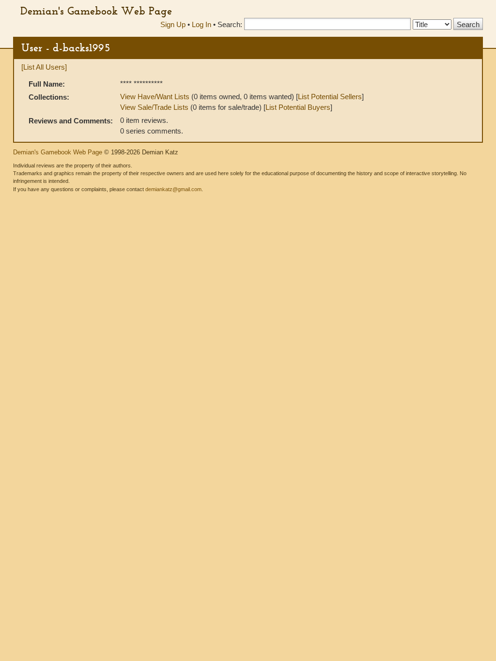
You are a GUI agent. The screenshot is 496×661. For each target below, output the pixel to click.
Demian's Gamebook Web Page (96, 10)
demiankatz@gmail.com (173, 189)
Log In (201, 24)
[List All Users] (44, 67)
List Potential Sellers (330, 96)
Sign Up (173, 24)
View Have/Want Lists (154, 96)
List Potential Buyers (297, 107)
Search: (229, 24)
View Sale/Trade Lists (154, 107)
